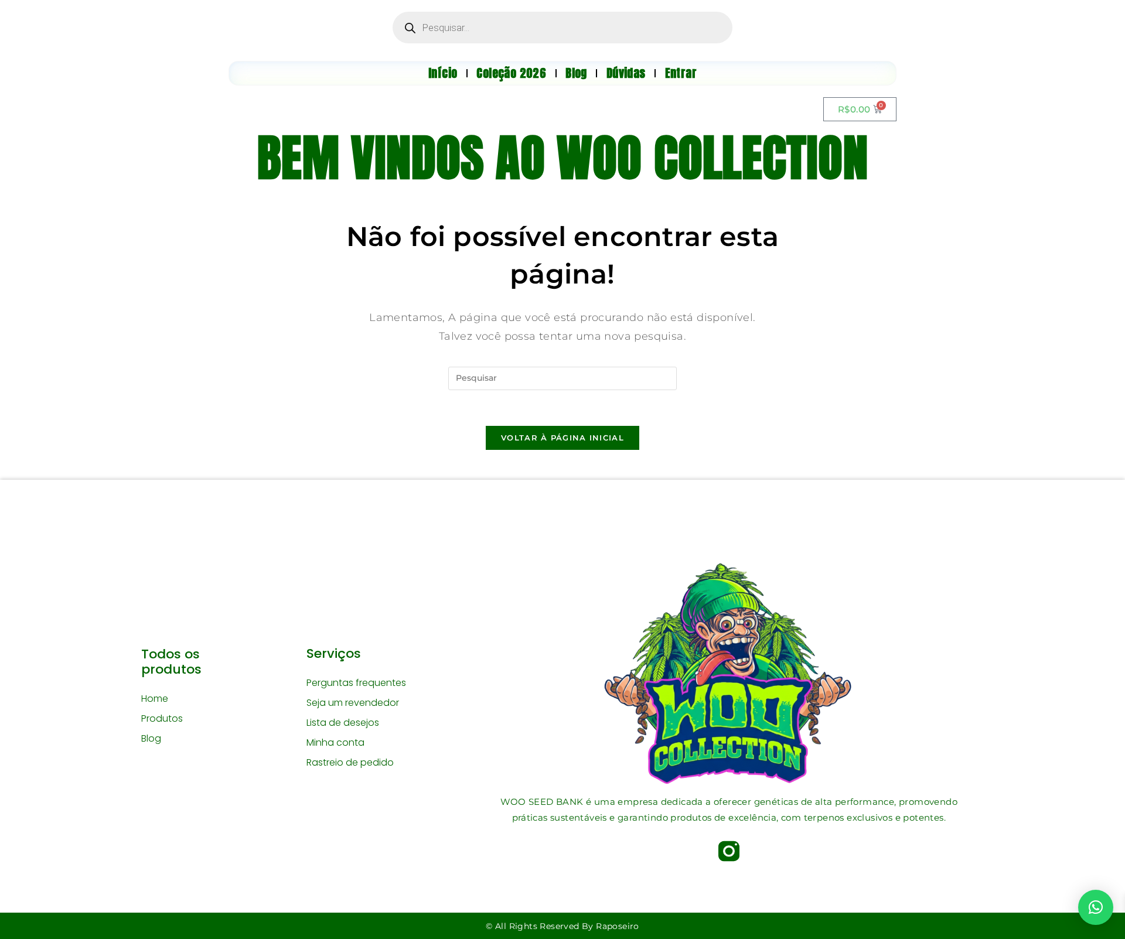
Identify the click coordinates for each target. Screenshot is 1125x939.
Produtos (162, 718)
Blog (151, 738)
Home (154, 698)
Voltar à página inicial (562, 437)
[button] (1095, 907)
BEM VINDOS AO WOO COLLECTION (562, 157)
